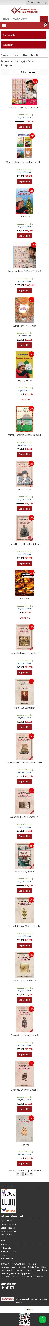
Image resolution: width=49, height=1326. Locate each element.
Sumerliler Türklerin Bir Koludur (24, 544)
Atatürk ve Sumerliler (24, 707)
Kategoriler (8, 44)
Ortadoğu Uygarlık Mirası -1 (24, 1089)
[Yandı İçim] (24, 571)
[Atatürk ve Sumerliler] (24, 680)
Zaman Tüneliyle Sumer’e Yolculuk (24, 434)
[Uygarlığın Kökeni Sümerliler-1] (24, 789)
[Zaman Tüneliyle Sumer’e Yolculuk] (25, 407)
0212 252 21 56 (7, 1276)
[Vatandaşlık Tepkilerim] (24, 953)
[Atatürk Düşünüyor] (24, 844)
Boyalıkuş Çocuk (24, 390)
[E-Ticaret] (29, 1309)
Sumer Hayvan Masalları (24, 325)
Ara (44, 19)
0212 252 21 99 (22, 1276)
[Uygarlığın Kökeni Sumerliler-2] (25, 625)
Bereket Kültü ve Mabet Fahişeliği (24, 926)
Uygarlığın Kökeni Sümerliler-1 (24, 816)
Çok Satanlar (9, 34)
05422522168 (37, 1276)
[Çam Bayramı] (24, 189)
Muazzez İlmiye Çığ (24, 114)
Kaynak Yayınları (24, 117)
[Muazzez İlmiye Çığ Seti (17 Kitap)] (24, 243)
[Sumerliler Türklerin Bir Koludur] (25, 516)
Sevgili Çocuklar (24, 380)
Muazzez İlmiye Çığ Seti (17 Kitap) (24, 271)
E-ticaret (20, 1309)
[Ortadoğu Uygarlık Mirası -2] (24, 1007)
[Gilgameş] (24, 1117)
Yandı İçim (24, 598)
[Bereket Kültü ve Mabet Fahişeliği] (24, 898)
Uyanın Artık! (24, 489)
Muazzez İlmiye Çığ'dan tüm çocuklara (24, 162)
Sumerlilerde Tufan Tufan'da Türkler (24, 762)
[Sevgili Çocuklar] (25, 353)
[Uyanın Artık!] (24, 462)
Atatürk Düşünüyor (24, 871)
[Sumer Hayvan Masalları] (24, 298)
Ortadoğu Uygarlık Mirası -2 (24, 1035)
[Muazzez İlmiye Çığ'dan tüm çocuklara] (24, 134)
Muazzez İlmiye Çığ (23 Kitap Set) (25, 107)
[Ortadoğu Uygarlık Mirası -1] (24, 1062)
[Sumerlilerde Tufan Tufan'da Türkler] (25, 735)
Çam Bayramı (24, 216)
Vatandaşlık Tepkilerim (24, 980)
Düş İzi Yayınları (24, 336)
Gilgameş (24, 1144)
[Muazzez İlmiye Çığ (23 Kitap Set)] (24, 80)
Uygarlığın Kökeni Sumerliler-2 (24, 653)
